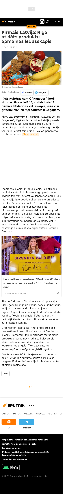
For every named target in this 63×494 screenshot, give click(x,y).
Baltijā (16, 413)
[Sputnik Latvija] (9, 22)
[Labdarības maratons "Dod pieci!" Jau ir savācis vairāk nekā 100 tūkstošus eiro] (31, 255)
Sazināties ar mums (11, 448)
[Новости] (27, 92)
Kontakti (6, 443)
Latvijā (5, 373)
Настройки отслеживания (14, 459)
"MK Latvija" (30, 134)
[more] (58, 293)
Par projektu (7, 439)
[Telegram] (41, 92)
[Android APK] (10, 467)
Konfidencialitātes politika (23, 443)
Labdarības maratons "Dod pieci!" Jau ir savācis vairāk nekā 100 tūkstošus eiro (31, 283)
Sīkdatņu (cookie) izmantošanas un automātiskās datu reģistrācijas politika (25, 453)
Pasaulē (28, 413)
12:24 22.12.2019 (9, 47)
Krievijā (40, 413)
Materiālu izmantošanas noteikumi (31, 439)
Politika (52, 413)
